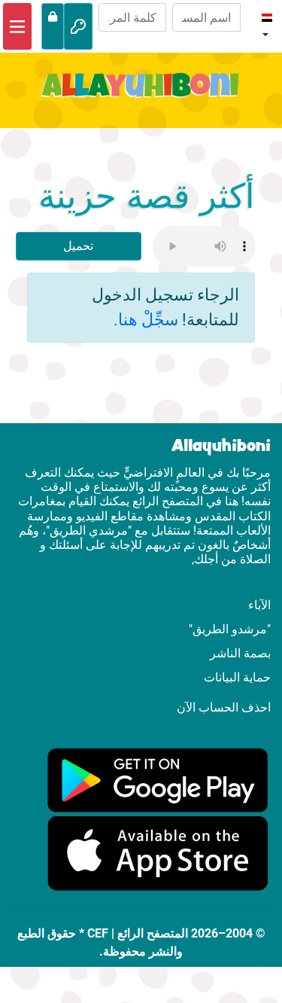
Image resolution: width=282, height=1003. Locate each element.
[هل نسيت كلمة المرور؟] (52, 26)
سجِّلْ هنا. (146, 319)
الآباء (259, 605)
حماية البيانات (237, 677)
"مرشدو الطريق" (230, 629)
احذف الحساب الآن (224, 707)
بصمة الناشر (240, 653)
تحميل (78, 246)
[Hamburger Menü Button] (17, 26)
